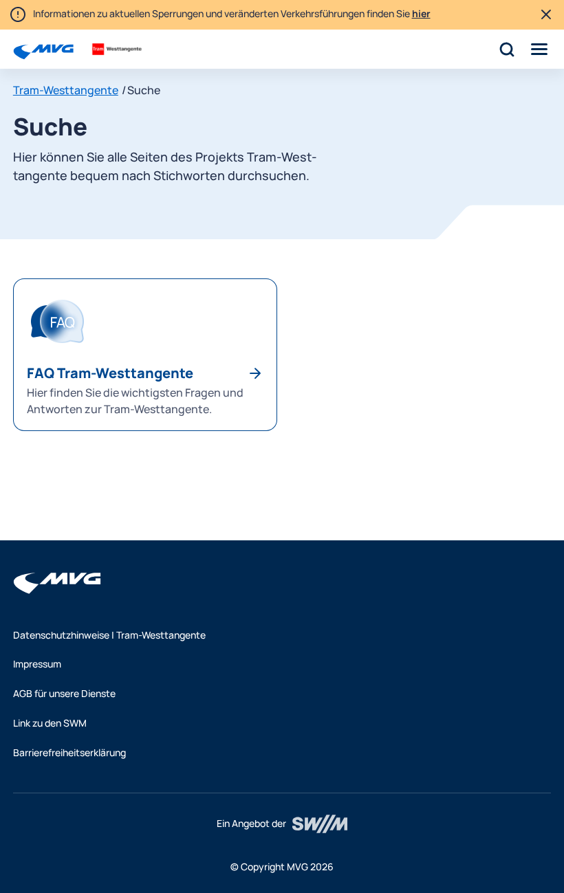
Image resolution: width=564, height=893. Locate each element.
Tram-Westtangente (65, 90)
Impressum (37, 663)
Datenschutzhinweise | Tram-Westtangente (109, 634)
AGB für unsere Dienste (64, 693)
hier (421, 13)
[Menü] (539, 49)
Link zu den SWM (50, 722)
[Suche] (506, 49)
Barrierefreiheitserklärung (69, 752)
